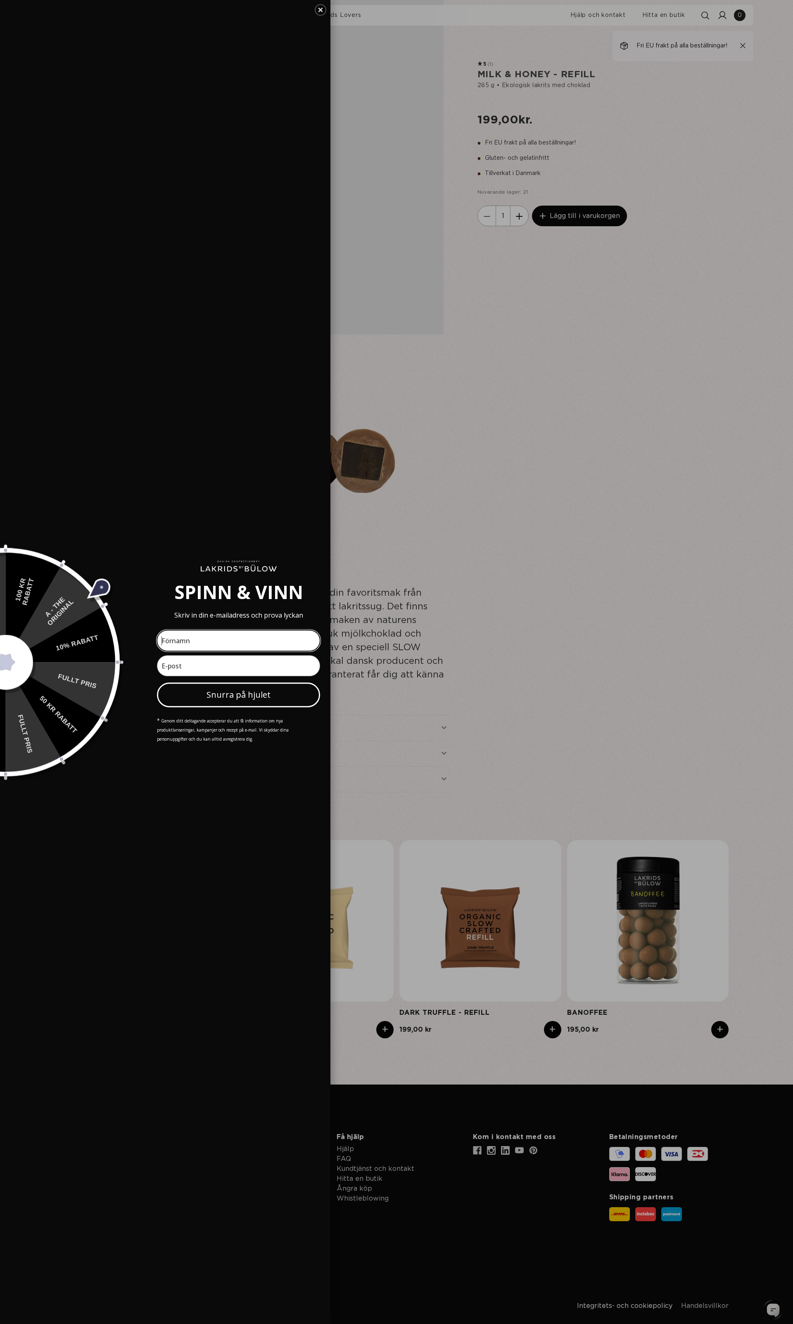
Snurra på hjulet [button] (239, 694)
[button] (320, 10)
